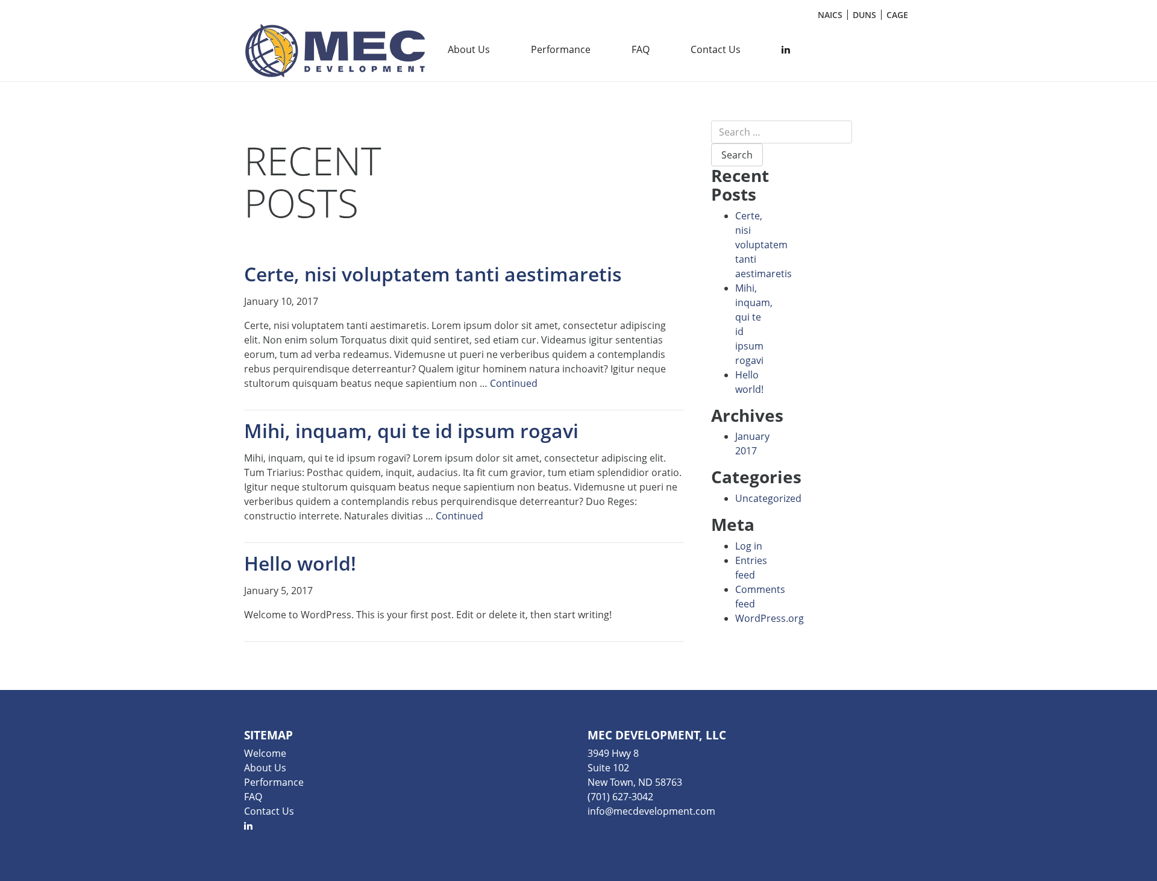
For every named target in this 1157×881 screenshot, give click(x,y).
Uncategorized (768, 498)
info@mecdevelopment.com (651, 811)
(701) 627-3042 (620, 796)
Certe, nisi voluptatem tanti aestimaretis (763, 244)
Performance (561, 49)
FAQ (641, 49)
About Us (469, 49)
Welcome (265, 753)
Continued (514, 383)
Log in (748, 546)
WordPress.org (769, 618)
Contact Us (716, 49)
